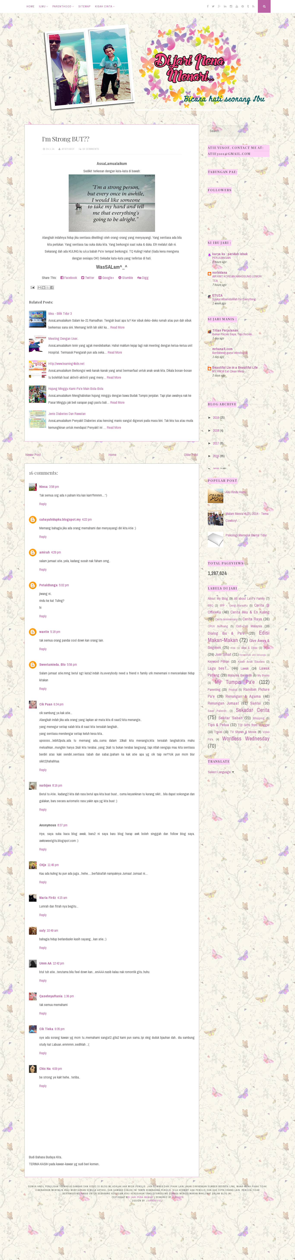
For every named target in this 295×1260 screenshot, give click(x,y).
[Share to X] (48, 287)
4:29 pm (56, 552)
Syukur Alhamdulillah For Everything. (234, 299)
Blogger (177, 1197)
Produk (233, 690)
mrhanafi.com (222, 348)
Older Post (191, 454)
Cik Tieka (46, 1028)
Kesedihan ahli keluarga (252, 655)
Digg (145, 277)
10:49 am (52, 930)
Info (267, 647)
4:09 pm (57, 1068)
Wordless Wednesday (246, 738)
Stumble (127, 277)
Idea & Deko (249, 648)
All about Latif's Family (249, 598)
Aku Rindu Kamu (236, 492)
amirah (44, 552)
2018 (216, 430)
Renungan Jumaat (223, 703)
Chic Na (45, 1068)
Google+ (108, 277)
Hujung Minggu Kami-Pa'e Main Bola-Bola (75, 388)
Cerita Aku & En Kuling (250, 612)
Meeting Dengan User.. (63, 338)
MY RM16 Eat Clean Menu (228, 371)
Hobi (233, 648)
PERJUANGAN (221, 257)
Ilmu (42, 6)
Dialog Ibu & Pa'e (226, 633)
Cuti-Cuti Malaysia (249, 626)
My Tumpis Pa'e (235, 682)
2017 (216, 443)
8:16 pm (57, 785)
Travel (218, 731)
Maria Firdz (47, 897)
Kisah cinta (103, 6)
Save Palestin (217, 711)
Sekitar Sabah (230, 718)
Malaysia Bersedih (240, 675)
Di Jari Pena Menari (140, 1197)
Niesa (43, 486)
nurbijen (45, 785)
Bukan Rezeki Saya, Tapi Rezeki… (233, 334)
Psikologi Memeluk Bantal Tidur (246, 535)
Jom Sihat (223, 654)
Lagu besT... (218, 668)
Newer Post (33, 454)
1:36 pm (69, 996)
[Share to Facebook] (52, 287)
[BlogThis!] (43, 287)
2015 (216, 468)
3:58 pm (54, 486)
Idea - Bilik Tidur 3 (60, 313)
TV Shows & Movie (243, 731)
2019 (216, 417)
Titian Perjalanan (225, 330)
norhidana (219, 272)
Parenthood (61, 6)
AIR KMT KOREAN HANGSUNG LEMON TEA (237, 278)
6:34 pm (58, 704)
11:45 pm (53, 864)
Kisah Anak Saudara (251, 661)
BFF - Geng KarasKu (234, 605)
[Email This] (39, 287)
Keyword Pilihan (218, 661)
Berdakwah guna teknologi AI (230, 352)
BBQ (210, 605)
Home (31, 6)
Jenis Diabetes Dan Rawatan (67, 413)
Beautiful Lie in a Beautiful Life (235, 367)
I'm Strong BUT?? (65, 138)
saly (42, 930)
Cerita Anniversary (226, 619)
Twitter (89, 277)
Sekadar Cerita (253, 710)
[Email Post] (32, 287)
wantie (44, 631)
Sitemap (84, 6)
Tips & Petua (218, 724)
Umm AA (45, 963)
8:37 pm (62, 825)
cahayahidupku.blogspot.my (60, 519)
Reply (43, 503)
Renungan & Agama (243, 696)
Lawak (245, 668)
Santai (255, 703)
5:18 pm (55, 631)
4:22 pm (87, 519)
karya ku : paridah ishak (230, 253)
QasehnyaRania (51, 996)
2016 (216, 456)
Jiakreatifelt (154, 1200)
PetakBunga (48, 585)
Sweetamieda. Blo (52, 664)
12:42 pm (58, 963)
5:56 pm (72, 664)
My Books (264, 675)
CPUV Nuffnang (218, 626)
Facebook (70, 277)
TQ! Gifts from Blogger (254, 724)
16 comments (90, 148)
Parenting (214, 689)
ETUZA (217, 295)
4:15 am (62, 897)
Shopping (259, 718)
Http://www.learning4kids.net (66, 363)
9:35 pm (60, 1028)
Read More (117, 327)
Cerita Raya (252, 619)
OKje (42, 864)
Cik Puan (45, 704)
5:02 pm (64, 585)
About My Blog (218, 598)
